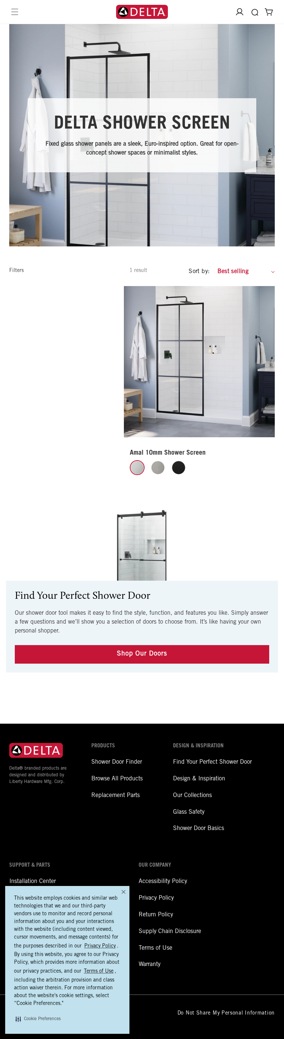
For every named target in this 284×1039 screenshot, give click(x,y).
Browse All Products (117, 779)
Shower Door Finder (116, 762)
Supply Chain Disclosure (170, 932)
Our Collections (192, 796)
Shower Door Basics (198, 828)
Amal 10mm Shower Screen (168, 453)
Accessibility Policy (163, 881)
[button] (38, 1019)
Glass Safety (188, 812)
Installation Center (32, 881)
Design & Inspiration (199, 779)
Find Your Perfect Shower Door (212, 762)
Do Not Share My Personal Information (226, 1013)
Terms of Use (155, 948)
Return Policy (156, 915)
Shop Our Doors (142, 654)
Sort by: (199, 272)
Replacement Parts (115, 796)
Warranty (149, 964)
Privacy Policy (156, 898)
